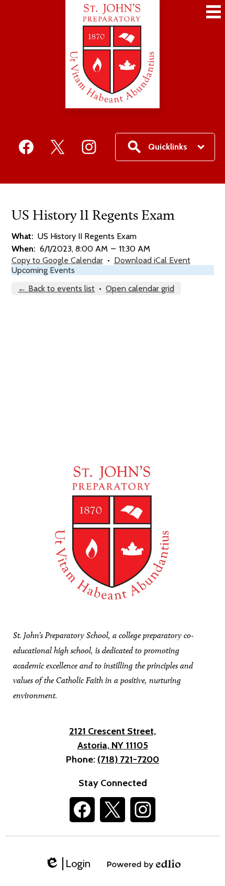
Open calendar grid (140, 288)
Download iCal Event (152, 260)
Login (67, 863)
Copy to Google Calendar (57, 260)
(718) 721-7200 (128, 759)
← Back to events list (56, 288)
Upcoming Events (43, 270)
